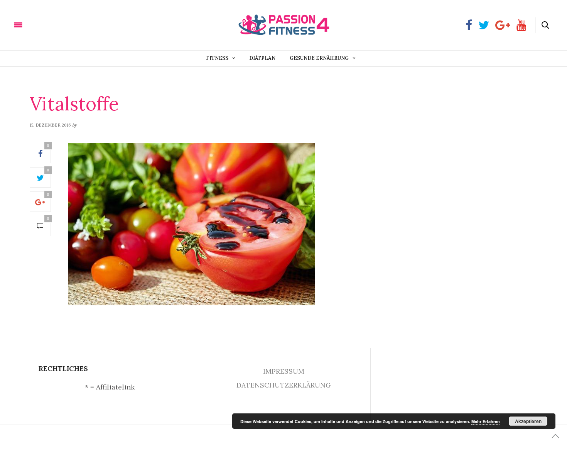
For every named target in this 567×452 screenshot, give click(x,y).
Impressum (283, 371)
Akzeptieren (528, 421)
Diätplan (262, 58)
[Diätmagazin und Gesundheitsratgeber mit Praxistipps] (57, 24)
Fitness (217, 58)
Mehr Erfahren (485, 421)
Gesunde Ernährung (319, 58)
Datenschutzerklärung (283, 385)
